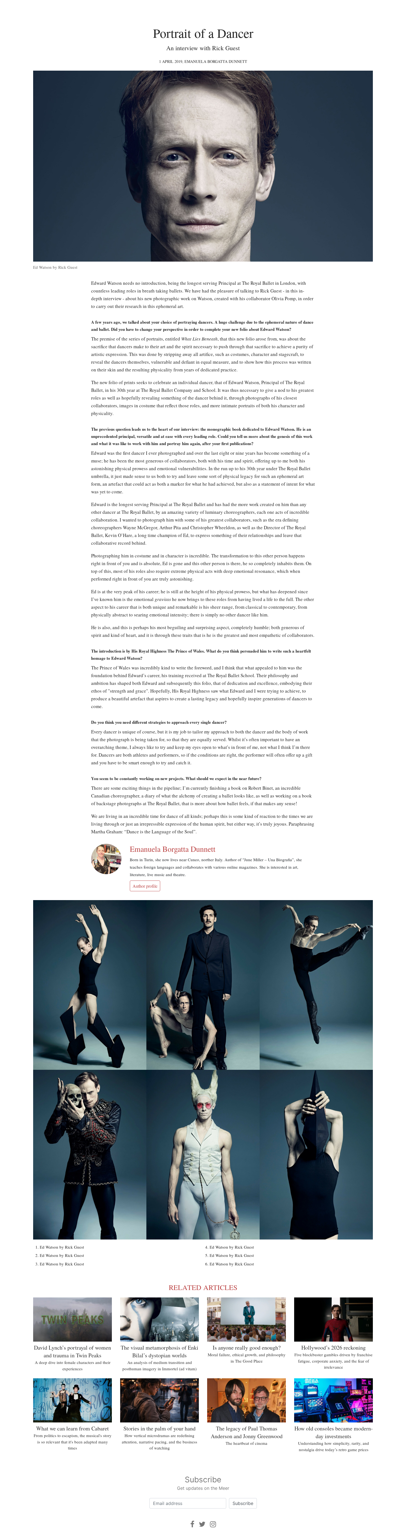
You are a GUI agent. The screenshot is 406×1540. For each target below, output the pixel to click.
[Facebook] (192, 1524)
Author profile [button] (145, 886)
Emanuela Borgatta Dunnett (215, 61)
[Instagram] (213, 1524)
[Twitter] (202, 1524)
